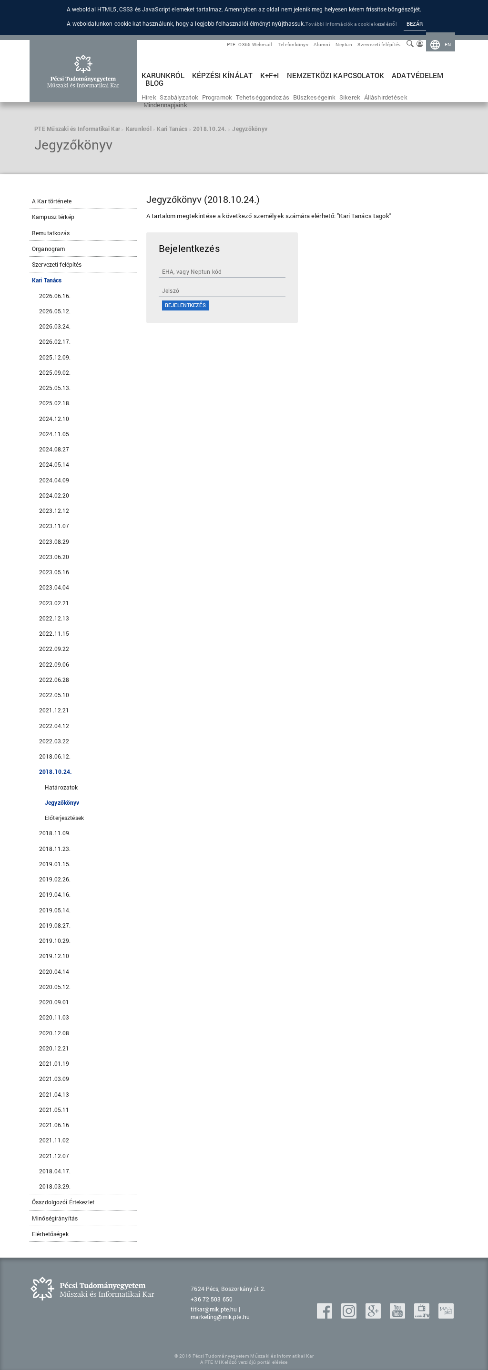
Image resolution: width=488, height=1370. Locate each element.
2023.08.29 (54, 541)
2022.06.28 (54, 679)
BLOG (154, 83)
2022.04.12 (54, 726)
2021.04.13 (54, 1094)
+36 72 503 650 (212, 1299)
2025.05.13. (55, 387)
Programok (217, 97)
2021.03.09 (54, 1078)
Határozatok (61, 787)
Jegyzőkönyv (62, 802)
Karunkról (163, 75)
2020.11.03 (54, 1017)
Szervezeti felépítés (378, 44)
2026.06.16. (55, 296)
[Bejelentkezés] (420, 44)
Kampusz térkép (53, 216)
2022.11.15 (54, 633)
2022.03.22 (54, 741)
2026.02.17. (55, 341)
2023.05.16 (54, 572)
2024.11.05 (54, 434)
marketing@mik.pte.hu (220, 1316)
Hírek (149, 97)
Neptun (344, 44)
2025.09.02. (55, 372)
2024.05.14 (54, 464)
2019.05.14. (55, 910)
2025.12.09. (55, 357)
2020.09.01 (54, 1002)
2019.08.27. (55, 925)
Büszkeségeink (314, 97)
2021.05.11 (54, 1109)
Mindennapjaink (165, 105)
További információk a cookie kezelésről (351, 24)
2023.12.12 (54, 510)
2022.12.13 (54, 618)
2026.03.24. (55, 326)
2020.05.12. (55, 986)
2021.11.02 (54, 1140)
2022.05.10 (54, 695)
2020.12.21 (54, 1048)
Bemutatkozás (51, 233)
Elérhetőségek (50, 1234)
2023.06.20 (54, 556)
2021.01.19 (54, 1063)
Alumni (322, 44)
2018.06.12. (55, 756)
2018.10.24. (55, 771)
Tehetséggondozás (262, 97)
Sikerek (349, 97)
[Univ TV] (422, 1315)
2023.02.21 (54, 603)
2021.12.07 (54, 1156)
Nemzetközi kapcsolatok (335, 75)
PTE (231, 44)
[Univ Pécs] (446, 1315)
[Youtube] (398, 1315)
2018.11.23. (55, 848)
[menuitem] (440, 45)
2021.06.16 (54, 1125)
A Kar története (51, 201)
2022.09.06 (54, 664)
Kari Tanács (46, 280)
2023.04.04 (54, 587)
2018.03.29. (55, 1186)
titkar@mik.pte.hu (214, 1309)
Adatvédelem (417, 75)
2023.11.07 (54, 526)
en (448, 44)
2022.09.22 (54, 648)
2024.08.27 (54, 449)
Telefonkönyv (293, 44)
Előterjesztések (64, 817)
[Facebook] (325, 1315)
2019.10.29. (55, 940)
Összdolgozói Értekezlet (63, 1202)
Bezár (415, 23)
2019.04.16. (55, 894)
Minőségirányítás (55, 1218)
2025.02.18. (55, 403)
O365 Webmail (255, 44)
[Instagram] (349, 1315)
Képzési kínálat (222, 75)
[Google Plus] (374, 1315)
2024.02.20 (54, 495)
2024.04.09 (54, 480)
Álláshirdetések (385, 97)
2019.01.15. (55, 864)
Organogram (48, 248)
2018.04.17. (55, 1171)
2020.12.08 (54, 1033)
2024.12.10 (54, 418)
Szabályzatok (179, 97)
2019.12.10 (54, 956)
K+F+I (269, 75)
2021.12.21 (54, 710)
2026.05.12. (55, 311)
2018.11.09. (55, 833)
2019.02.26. (55, 879)
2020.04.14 (54, 971)
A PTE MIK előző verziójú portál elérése (243, 1362)
